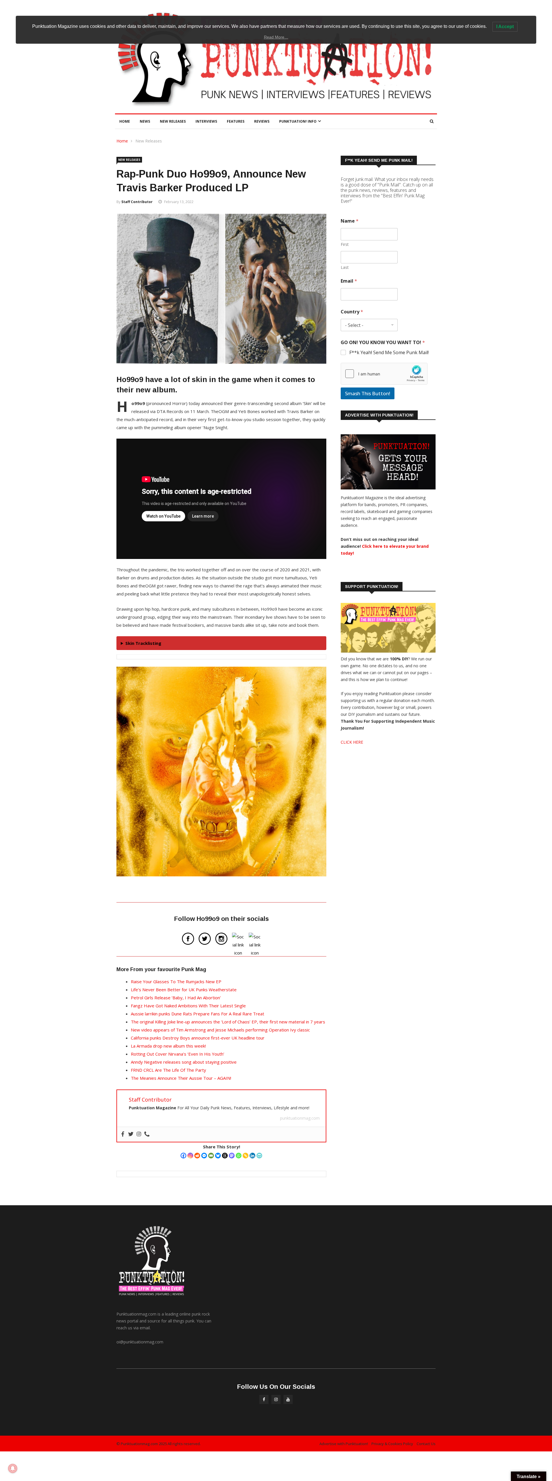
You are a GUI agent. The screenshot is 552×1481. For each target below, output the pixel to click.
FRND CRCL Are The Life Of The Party (168, 1070)
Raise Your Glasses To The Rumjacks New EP (176, 981)
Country (352, 312)
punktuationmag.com (300, 1118)
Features (235, 121)
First (345, 244)
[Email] (211, 1155)
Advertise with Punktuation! (343, 1443)
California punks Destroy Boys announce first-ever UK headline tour (197, 1038)
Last (345, 267)
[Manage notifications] (12, 1468)
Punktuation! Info (298, 121)
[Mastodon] (232, 1155)
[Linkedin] (252, 1155)
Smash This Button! (367, 393)
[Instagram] (190, 1155)
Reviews (261, 121)
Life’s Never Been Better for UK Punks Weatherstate (184, 989)
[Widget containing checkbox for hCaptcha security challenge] (384, 374)
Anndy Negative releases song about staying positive (184, 1062)
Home (124, 121)
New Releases (173, 121)
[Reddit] (197, 1155)
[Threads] (225, 1155)
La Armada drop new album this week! (168, 1046)
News (145, 121)
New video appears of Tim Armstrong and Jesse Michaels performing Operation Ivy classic (220, 1030)
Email (349, 281)
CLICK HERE (352, 742)
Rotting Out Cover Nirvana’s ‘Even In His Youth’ (177, 1054)
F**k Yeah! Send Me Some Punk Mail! (389, 353)
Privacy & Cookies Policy (392, 1443)
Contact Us (426, 1443)
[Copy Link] (245, 1155)
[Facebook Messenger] (204, 1155)
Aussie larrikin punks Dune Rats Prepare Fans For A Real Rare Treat (197, 1014)
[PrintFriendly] (259, 1155)
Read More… (276, 37)
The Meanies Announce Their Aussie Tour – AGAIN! (181, 1078)
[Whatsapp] (238, 1155)
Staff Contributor (137, 201)
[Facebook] (183, 1155)
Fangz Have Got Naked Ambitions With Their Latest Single (188, 1005)
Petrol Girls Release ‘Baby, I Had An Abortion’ (176, 997)
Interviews (206, 121)
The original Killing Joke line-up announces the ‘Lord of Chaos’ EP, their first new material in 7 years (228, 1022)
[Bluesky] (218, 1155)
